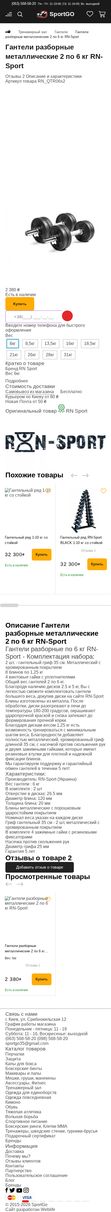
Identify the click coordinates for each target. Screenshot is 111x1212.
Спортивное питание (26, 1121)
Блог (10, 1180)
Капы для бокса (21, 1063)
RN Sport (28, 368)
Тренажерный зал (23, 1088)
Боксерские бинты (23, 1068)
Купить (20, 304)
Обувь (11, 1107)
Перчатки (14, 1054)
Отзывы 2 (15, 76)
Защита (13, 1059)
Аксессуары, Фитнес (25, 1083)
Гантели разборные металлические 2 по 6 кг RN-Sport (25, 951)
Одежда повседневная (28, 1097)
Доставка (14, 1151)
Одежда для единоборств (31, 1092)
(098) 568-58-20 (52, 1038)
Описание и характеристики (54, 76)
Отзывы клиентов (23, 1161)
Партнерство (18, 1170)
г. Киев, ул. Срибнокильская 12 (35, 1019)
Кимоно (12, 1102)
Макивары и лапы (23, 1073)
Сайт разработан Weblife (30, 1209)
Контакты (14, 1166)
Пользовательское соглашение (36, 1175)
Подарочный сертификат (30, 1136)
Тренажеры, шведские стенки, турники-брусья (51, 1131)
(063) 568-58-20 (24, 4)
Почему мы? (17, 1156)
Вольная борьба (21, 1116)
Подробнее (16, 381)
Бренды (13, 1140)
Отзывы (88, 550)
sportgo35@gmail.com (26, 1043)
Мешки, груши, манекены (30, 1078)
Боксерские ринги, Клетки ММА (36, 1126)
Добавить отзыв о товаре (39, 867)
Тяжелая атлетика (23, 1112)
